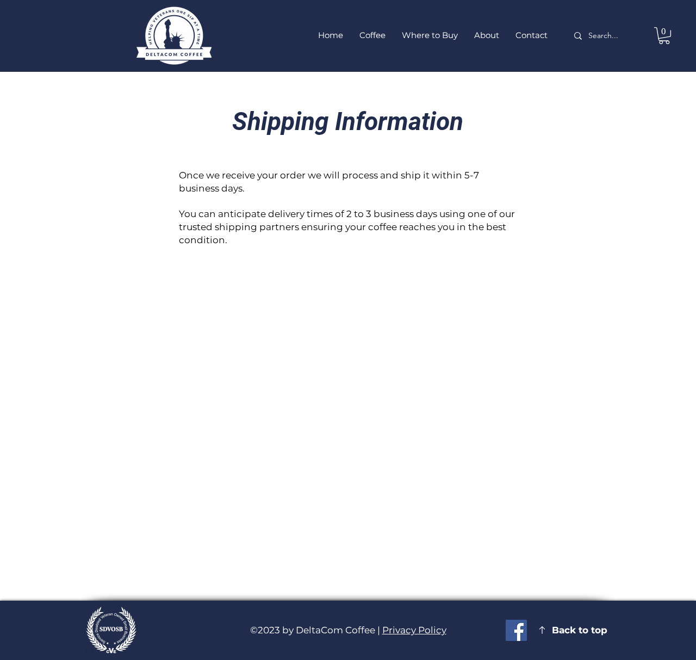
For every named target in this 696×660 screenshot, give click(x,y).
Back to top (579, 630)
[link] (664, 35)
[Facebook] (516, 630)
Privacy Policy (414, 630)
